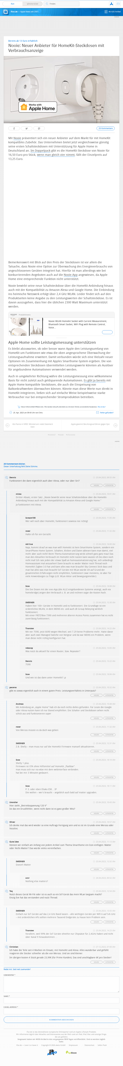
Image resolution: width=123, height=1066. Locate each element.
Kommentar (10, 974)
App (111, 4)
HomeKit (52, 435)
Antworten (109, 485)
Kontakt (118, 4)
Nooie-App (71, 275)
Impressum (73, 1045)
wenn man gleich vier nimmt (56, 155)
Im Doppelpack (40, 150)
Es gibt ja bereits (95, 380)
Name (7, 996)
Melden (96, 485)
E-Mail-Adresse (11, 1007)
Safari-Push (102, 1045)
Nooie (17, 138)
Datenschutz (89, 1045)
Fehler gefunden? (107, 413)
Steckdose (71, 435)
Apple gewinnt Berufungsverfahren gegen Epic (90, 424)
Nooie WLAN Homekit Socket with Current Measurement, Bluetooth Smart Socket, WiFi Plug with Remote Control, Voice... (78, 324)
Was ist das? (102, 407)
